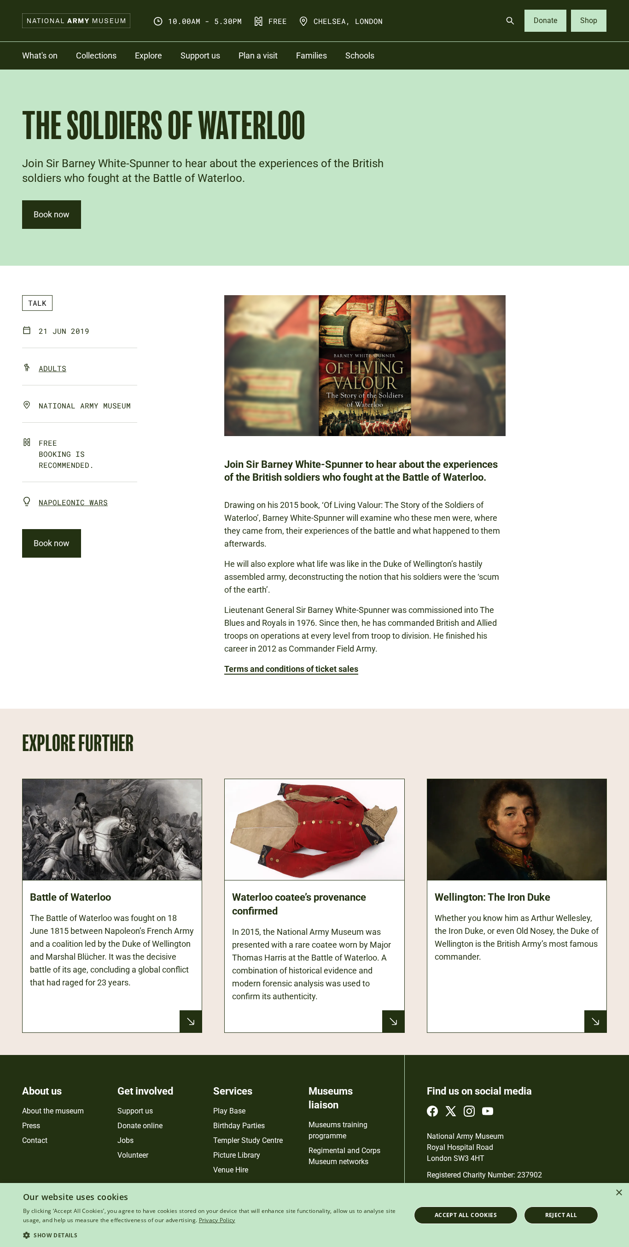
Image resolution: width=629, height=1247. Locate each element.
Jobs (125, 1140)
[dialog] (314, 1215)
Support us (135, 1111)
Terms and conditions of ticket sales (291, 669)
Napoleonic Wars (73, 502)
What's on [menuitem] (40, 55)
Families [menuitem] (311, 55)
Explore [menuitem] (148, 55)
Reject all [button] (561, 1215)
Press (31, 1125)
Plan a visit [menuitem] (258, 55)
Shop (588, 20)
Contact (34, 1140)
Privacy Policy (217, 1220)
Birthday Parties (239, 1125)
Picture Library (236, 1155)
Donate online (140, 1125)
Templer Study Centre (248, 1140)
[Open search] (510, 21)
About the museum (53, 1111)
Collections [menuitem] (96, 55)
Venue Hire (230, 1169)
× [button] (618, 1192)
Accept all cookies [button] (466, 1215)
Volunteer (132, 1155)
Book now (52, 214)
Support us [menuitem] (200, 55)
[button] (211, 1235)
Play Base (229, 1111)
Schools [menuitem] (359, 55)
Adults (52, 368)
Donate (545, 20)
